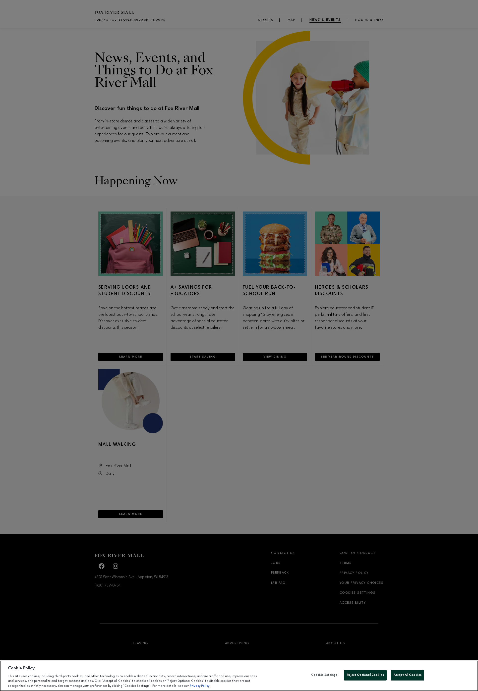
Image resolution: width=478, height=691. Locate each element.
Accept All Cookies (407, 675)
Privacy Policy (199, 685)
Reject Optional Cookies (365, 675)
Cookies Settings (324, 675)
